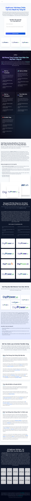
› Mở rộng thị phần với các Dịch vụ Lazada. (23, 107)
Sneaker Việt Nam (19, 377)
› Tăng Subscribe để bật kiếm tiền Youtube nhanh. (7, 125)
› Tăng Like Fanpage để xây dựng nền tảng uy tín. (7, 81)
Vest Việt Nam (17, 376)
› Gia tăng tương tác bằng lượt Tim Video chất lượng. (22, 85)
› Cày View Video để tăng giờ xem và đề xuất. (7, 128)
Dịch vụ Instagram (7, 95)
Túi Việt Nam (13, 375)
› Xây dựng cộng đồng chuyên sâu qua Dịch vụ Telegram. (23, 110)
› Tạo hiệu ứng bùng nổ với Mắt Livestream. (7, 87)
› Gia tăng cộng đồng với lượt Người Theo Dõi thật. (7, 84)
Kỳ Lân (12, 429)
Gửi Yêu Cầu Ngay (15, 33)
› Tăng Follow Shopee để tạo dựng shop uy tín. (23, 104)
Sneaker (7, 377)
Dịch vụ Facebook (6, 71)
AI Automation (9, 404)
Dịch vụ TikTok (23, 71)
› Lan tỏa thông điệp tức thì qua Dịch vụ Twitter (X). (7, 110)
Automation (21, 397)
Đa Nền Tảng (7, 117)
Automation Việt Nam (7, 397)
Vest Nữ (6, 376)
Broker (13, 436)
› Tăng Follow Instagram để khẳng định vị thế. (7, 104)
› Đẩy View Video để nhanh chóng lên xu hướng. (23, 82)
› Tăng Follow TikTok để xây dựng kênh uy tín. (22, 79)
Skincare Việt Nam (10, 366)
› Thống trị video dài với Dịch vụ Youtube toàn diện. (7, 107)
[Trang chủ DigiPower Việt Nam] (2, 1)
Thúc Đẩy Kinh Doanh (23, 95)
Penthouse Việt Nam (18, 420)
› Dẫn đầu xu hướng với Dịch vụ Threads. (7, 132)
